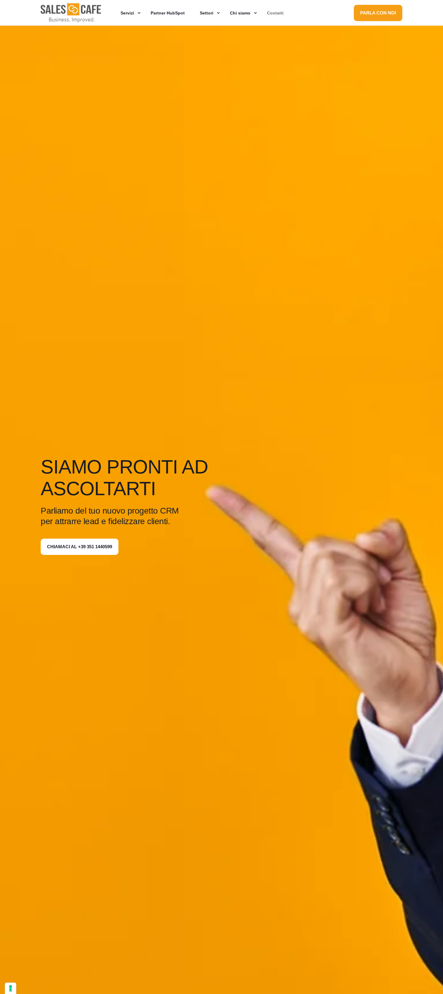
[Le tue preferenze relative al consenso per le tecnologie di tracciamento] (10, 988)
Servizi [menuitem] (127, 13)
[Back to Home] (71, 19)
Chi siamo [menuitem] (240, 13)
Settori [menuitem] (206, 13)
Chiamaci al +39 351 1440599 (79, 546)
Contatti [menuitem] (275, 13)
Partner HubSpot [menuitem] (168, 13)
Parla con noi (378, 12)
